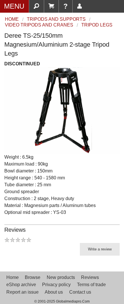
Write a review (100, 249)
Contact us (80, 292)
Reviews (90, 277)
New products (61, 277)
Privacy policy (56, 284)
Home (12, 277)
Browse (32, 277)
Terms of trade (91, 284)
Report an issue (22, 292)
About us (54, 292)
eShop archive (21, 284)
